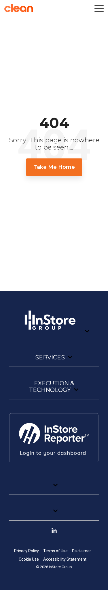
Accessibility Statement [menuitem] (64, 559)
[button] (99, 8)
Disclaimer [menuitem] (81, 551)
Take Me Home (54, 167)
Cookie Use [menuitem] (29, 559)
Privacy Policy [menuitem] (26, 551)
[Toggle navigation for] (54, 323)
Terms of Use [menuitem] (55, 551)
